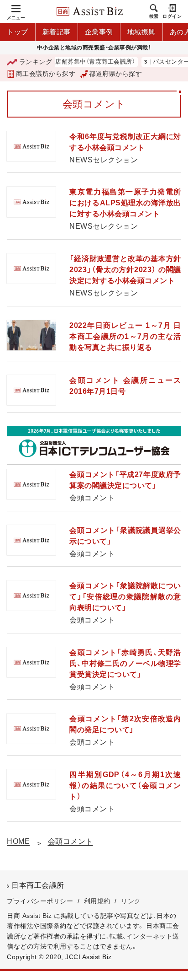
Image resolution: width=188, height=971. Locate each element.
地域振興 (141, 32)
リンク (131, 901)
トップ (17, 32)
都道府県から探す (115, 73)
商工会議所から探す (45, 73)
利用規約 (97, 901)
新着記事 (56, 32)
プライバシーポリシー (40, 901)
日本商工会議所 (37, 885)
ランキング (35, 61)
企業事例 (99, 32)
